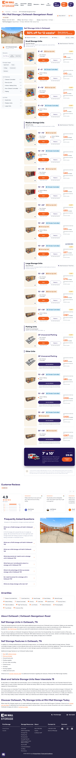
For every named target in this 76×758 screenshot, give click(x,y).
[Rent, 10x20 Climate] (49, 230)
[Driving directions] (20, 47)
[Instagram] (67, 729)
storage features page (15, 673)
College (5, 68)
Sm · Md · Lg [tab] (6, 56)
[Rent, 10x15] (49, 174)
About (42, 4)
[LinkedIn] (72, 729)
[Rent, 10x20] (49, 210)
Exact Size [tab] (18, 56)
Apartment (6, 64)
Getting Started (30, 4)
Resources (36, 4)
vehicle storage (12, 654)
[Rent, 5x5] (49, 56)
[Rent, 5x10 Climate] (49, 111)
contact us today (23, 707)
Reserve (55, 60)
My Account (48, 4)
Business (6, 71)
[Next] (73, 491)
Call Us (71, 4)
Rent (43, 60)
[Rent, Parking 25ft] (49, 340)
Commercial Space (23, 4)
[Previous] (70, 491)
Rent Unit (63, 4)
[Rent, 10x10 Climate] (49, 156)
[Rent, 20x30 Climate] (49, 315)
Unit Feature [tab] (12, 56)
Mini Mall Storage (12, 629)
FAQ (71, 15)
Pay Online (56, 4)
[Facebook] (62, 729)
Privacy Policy (37, 753)
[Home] (8, 4)
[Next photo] (21, 35)
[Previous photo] (3, 35)
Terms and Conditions (47, 753)
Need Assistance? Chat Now (67, 43)
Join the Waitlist (49, 364)
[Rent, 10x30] (49, 297)
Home (12, 64)
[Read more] (34, 46)
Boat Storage (37, 598)
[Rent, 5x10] (49, 93)
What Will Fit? (62, 15)
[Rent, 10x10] (49, 138)
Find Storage (16, 4)
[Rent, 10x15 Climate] (49, 192)
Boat (4, 654)
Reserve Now (67, 459)
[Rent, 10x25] (49, 279)
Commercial (12, 68)
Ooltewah (14, 11)
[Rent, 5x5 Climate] (49, 75)
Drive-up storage (7, 656)
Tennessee (7, 11)
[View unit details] (35, 63)
